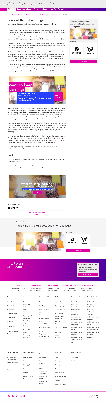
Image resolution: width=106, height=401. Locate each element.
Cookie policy (59, 368)
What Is (61, 9)
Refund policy (59, 365)
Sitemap (57, 380)
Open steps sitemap (60, 384)
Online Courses (11, 302)
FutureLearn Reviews (28, 361)
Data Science (42, 314)
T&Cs (56, 357)
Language (25, 326)
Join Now (83, 61)
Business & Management (18, 14)
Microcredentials (11, 309)
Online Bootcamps (12, 313)
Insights (44, 9)
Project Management (44, 327)
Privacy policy (59, 361)
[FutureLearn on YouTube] (20, 396)
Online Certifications (12, 306)
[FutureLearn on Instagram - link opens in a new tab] (13, 396)
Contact (73, 365)
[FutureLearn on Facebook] (9, 396)
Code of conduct (59, 372)
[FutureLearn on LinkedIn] (24, 396)
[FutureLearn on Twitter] (17, 396)
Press (36, 9)
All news (11, 9)
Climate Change (30, 14)
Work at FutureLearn (12, 362)
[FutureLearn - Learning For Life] (93, 396)
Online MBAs (58, 302)
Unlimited (25, 372)
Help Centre (74, 361)
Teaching (25, 312)
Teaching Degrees (60, 309)
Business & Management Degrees (58, 335)
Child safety (74, 357)
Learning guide (27, 365)
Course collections (44, 336)
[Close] (103, 3)
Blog (8, 370)
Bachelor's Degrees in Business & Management (93, 334)
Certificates (26, 368)
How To (53, 9)
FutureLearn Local (24, 9)
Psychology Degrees (60, 306)
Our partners (42, 357)
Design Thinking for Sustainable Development (48, 14)
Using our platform (28, 357)
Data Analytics (43, 306)
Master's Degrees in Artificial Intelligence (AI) (76, 339)
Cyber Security (43, 323)
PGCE (56, 323)
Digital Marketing (43, 302)
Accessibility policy (60, 376)
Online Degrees (11, 317)
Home (9, 14)
